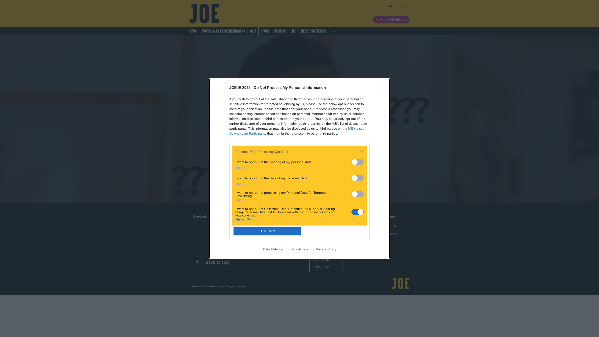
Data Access (299, 249)
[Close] (380, 88)
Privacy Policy (326, 249)
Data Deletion (273, 249)
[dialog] (299, 168)
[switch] (357, 162)
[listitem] (299, 151)
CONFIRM (267, 231)
